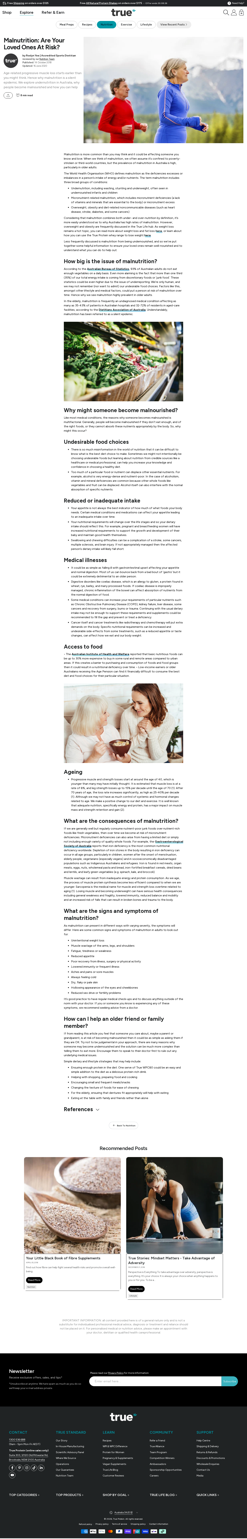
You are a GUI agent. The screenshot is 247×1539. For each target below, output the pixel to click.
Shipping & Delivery (208, 1446)
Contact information (158, 1524)
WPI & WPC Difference (115, 1446)
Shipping (18, 3)
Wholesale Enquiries (208, 1464)
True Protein (118, 1519)
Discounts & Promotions (211, 1458)
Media (200, 1475)
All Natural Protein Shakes (102, 3)
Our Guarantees (65, 1469)
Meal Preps (67, 24)
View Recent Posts (172, 24)
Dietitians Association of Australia (122, 309)
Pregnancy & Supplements (118, 1458)
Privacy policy (101, 1524)
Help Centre (203, 1440)
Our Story (61, 1440)
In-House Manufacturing (70, 1446)
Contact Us (203, 1469)
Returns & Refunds (207, 1452)
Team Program (158, 1452)
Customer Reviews (113, 1475)
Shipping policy (138, 1524)
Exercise (126, 24)
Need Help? (238, 3)
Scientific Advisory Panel (70, 1452)
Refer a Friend (157, 1440)
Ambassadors (158, 1464)
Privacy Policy (116, 1373)
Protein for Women (113, 1452)
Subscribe (229, 1381)
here (159, 231)
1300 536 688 (17, 1439)
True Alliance (157, 1446)
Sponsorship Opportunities (166, 1469)
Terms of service (119, 1524)
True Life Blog (110, 1469)
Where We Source (66, 1458)
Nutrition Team (47, 59)
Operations (62, 1464)
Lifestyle (146, 24)
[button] (226, 12)
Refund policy (85, 1524)
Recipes (87, 24)
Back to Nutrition (126, 1125)
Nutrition (106, 24)
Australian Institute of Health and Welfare (100, 654)
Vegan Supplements (114, 1464)
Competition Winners (162, 1458)
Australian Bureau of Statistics (108, 269)
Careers (154, 1475)
